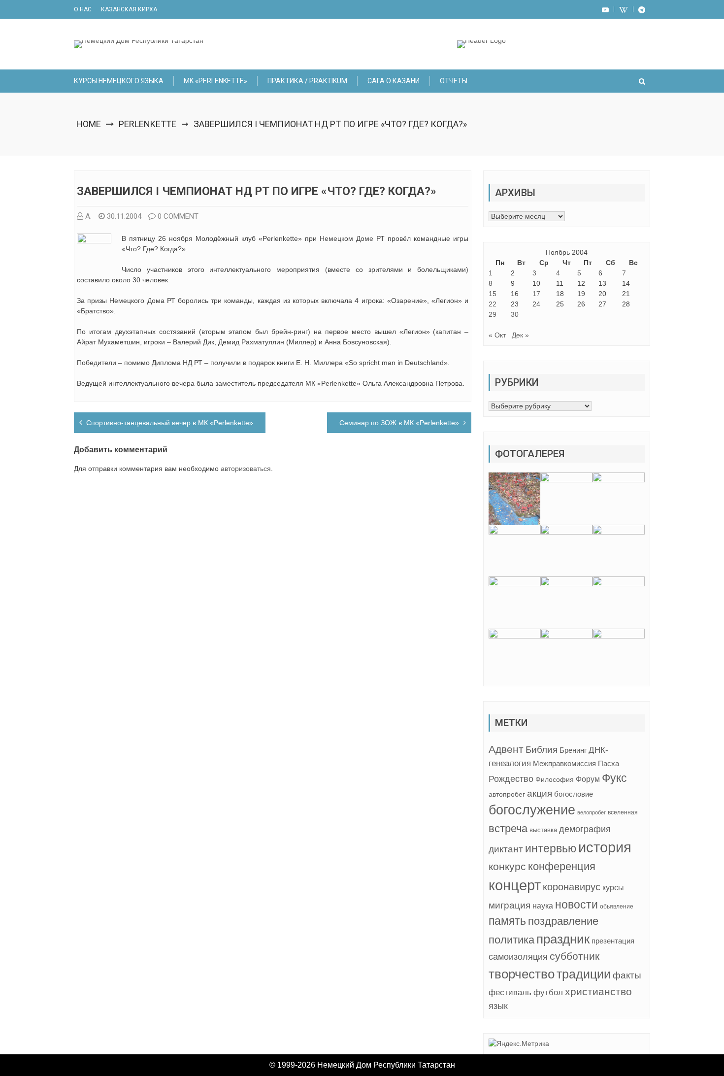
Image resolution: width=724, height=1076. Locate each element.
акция (539, 793)
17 (536, 294)
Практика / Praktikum (307, 81)
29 (492, 314)
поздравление (563, 921)
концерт (515, 885)
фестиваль (510, 992)
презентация (613, 941)
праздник (563, 939)
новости (576, 904)
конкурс (507, 866)
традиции (584, 974)
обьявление (616, 906)
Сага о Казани (393, 81)
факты (627, 975)
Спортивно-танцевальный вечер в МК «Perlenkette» (169, 423)
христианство (598, 991)
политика (511, 940)
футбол (548, 992)
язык (498, 1006)
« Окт (497, 335)
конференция (561, 866)
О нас (83, 9)
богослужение (532, 810)
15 (492, 294)
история (604, 847)
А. (88, 216)
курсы (613, 887)
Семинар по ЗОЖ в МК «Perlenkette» (399, 423)
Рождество (511, 778)
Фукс (614, 778)
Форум (588, 778)
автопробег (507, 794)
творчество (522, 974)
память (507, 921)
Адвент (506, 749)
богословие (573, 794)
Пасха (608, 763)
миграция (509, 905)
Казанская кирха (129, 9)
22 (492, 304)
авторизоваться (246, 468)
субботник (574, 956)
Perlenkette (147, 124)
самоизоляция (518, 957)
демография (585, 829)
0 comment (178, 216)
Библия (542, 749)
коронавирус (571, 886)
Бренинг (573, 750)
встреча (508, 828)
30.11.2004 (124, 216)
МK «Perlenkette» (215, 81)
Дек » (520, 335)
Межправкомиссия (564, 763)
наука (542, 906)
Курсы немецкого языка (119, 81)
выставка (543, 830)
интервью (550, 848)
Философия (554, 779)
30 (515, 314)
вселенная (623, 812)
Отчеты (453, 81)
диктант (506, 849)
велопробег (591, 812)
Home (88, 124)
